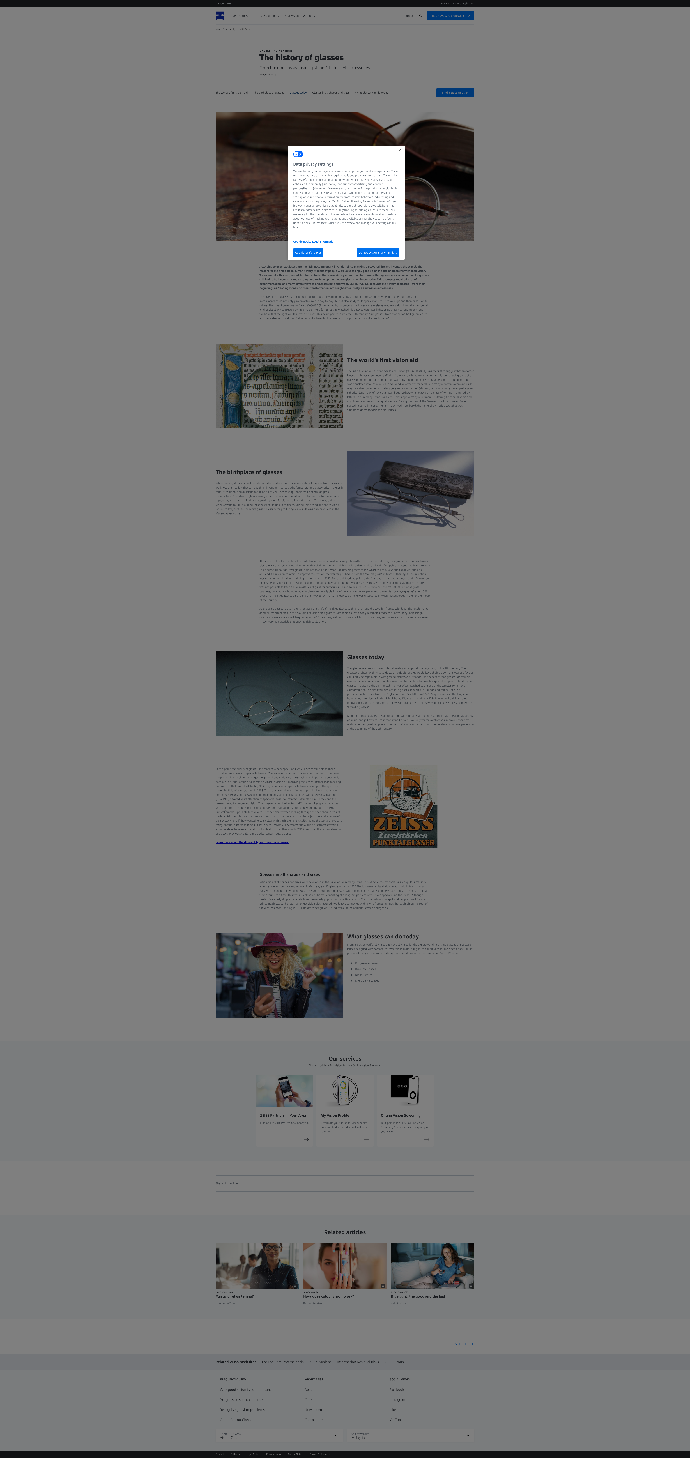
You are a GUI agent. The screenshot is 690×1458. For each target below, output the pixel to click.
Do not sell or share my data (378, 252)
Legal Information (323, 241)
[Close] (400, 150)
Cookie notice (302, 241)
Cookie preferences (308, 252)
